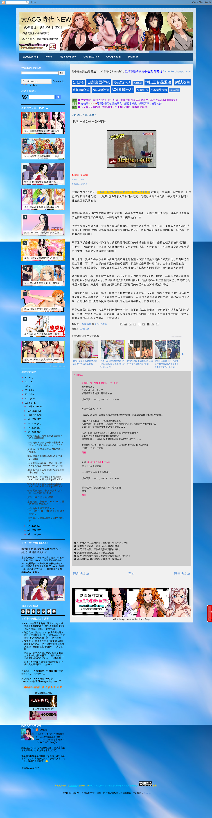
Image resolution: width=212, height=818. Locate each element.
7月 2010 (32, 427)
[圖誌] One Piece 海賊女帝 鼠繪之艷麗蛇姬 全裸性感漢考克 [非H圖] (56, 232)
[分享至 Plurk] (134, 324)
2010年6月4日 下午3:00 (98, 462)
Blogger (147, 793)
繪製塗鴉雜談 (81, 90)
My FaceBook (68, 56)
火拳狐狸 (43, 729)
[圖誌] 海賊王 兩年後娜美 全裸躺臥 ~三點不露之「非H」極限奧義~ (56, 309)
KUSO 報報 (174, 90)
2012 (27, 394)
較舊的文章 (182, 573)
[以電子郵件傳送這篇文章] (157, 324)
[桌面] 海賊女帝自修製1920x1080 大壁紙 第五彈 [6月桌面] (45, 502)
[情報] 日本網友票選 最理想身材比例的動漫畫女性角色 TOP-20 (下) (56, 207)
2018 (27, 377)
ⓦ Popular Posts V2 (57, 366)
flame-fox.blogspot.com (138, 71)
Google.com (113, 56)
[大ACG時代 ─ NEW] (43, 706)
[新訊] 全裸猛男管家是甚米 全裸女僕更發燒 (124, 192)
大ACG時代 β (30, 56)
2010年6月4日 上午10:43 (105, 383)
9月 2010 (32, 419)
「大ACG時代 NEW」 (41, 678)
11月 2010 (32, 411)
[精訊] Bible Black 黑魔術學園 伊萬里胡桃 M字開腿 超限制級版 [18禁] (57, 359)
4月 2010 (32, 530)
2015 (27, 386)
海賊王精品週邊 (158, 82)
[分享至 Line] (130, 324)
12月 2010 (32, 406)
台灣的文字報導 (78, 180)
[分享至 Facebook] (121, 324)
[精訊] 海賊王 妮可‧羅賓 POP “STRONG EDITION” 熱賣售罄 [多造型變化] (45, 511)
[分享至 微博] (139, 324)
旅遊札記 (137, 82)
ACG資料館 (142, 90)
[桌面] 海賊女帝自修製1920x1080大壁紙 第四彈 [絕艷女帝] (52, 258)
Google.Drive (91, 56)
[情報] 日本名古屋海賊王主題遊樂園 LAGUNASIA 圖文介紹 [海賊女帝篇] (45, 478)
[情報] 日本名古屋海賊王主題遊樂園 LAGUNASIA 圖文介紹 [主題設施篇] (45, 485)
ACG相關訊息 (122, 89)
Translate (32, 85)
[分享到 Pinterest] (152, 324)
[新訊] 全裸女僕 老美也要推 (40, 497)
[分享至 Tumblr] (148, 324)
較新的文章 (81, 573)
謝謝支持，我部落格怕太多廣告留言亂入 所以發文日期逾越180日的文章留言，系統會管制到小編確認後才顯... (44, 635)
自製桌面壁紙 (98, 82)
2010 (27, 403)
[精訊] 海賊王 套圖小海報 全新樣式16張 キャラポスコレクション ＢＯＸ (45, 443)
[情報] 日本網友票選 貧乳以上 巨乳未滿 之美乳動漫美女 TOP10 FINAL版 (59, 283)
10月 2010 (32, 415)
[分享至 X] (143, 324)
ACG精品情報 (159, 90)
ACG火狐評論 (100, 90)
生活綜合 (78, 82)
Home (48, 56)
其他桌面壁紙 (121, 82)
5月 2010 (32, 526)
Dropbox (133, 56)
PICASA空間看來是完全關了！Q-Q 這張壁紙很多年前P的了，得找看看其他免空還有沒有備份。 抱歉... (44, 626)
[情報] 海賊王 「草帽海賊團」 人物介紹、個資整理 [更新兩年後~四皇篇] (58, 156)
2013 (27, 390)
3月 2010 (32, 534)
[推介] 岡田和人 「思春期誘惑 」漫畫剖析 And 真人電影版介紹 (54, 334)
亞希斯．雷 (87, 383)
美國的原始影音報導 (80, 184)
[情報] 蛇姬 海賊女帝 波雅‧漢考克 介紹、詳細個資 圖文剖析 (52, 182)
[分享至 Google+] (125, 324)
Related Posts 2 (177, 337)
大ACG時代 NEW (46, 19)
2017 (27, 381)
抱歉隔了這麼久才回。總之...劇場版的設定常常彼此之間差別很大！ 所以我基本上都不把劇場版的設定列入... (44, 655)
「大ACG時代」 (39, 671)
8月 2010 (32, 423)
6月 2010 (32, 432)
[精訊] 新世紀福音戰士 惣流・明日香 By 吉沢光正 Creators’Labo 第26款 (45, 464)
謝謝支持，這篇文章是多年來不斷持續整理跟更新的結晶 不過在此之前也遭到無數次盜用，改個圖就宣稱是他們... (44, 644)
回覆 (84, 452)
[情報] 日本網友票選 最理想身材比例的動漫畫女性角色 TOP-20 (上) (56, 131)
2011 (27, 398)
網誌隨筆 (182, 82)
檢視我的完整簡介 (30, 767)
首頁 (131, 573)
